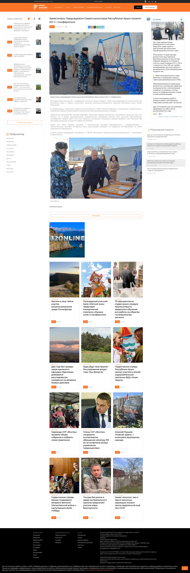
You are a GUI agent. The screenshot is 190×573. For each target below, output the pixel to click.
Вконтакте (58, 537)
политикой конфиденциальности (100, 570)
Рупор (118, 7)
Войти (138, 7)
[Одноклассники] (145, 1)
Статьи (80, 537)
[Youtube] (152, 1)
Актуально (10, 138)
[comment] (39, 19)
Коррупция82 (11, 145)
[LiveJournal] (95, 27)
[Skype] (100, 27)
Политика (10, 148)
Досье (8, 158)
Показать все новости (25, 122)
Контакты (108, 7)
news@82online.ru (123, 544)
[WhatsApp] (97, 27)
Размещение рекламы (94, 7)
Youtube (58, 540)
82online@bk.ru (132, 544)
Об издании (58, 7)
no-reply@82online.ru (114, 548)
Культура (9, 168)
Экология (9, 172)
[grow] (34, 19)
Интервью (10, 155)
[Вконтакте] (149, 1)
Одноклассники (60, 535)
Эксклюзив (10, 152)
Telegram (58, 542)
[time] (28, 19)
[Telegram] (155, 1)
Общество (10, 142)
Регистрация (150, 7)
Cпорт (8, 165)
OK (185, 568)
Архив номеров (83, 540)
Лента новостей (14, 19)
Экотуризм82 (11, 162)
